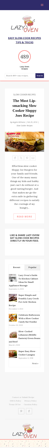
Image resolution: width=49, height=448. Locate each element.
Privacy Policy (30, 401)
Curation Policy (30, 404)
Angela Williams (19, 122)
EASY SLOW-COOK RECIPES (24, 38)
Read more (24, 216)
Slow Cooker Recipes (24, 94)
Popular (32, 267)
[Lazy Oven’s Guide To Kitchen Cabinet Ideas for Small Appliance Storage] (13, 281)
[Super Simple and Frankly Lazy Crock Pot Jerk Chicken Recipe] (13, 301)
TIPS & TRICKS (24, 42)
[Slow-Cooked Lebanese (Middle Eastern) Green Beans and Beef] (13, 337)
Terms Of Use (15, 404)
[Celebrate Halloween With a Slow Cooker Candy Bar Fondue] (13, 321)
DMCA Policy (15, 401)
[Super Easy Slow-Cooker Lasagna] (13, 357)
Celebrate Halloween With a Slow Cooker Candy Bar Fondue (29, 318)
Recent (16, 267)
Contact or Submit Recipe (23, 397)
